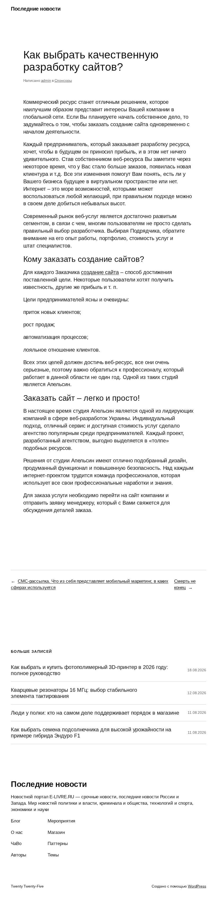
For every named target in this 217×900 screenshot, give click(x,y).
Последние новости (36, 9)
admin (46, 80)
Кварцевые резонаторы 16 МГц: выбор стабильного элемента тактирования (74, 693)
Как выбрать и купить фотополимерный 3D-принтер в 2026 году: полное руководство (89, 670)
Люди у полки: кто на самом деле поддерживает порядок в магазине (95, 713)
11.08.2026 (197, 712)
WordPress (197, 886)
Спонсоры (63, 80)
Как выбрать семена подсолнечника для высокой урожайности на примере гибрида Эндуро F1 (91, 732)
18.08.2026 (196, 670)
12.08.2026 (196, 693)
